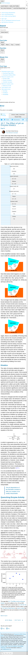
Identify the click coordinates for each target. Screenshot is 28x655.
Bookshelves (17, 119)
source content (20, 608)
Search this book (4, 27)
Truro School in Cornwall (12, 132)
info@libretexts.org (6, 649)
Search (3, 653)
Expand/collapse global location (26, 119)
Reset (2, 42)
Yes (3, 628)
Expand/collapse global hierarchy (2, 120)
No (8, 628)
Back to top (3, 615)
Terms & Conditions (12, 646)
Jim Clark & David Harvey (8, 608)
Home (7, 119)
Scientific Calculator (7, 82)
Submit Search (4, 32)
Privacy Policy (4, 646)
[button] (5, 92)
